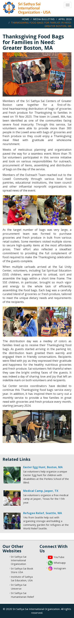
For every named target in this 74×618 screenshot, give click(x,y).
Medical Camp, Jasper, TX (40, 491)
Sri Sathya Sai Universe (18, 586)
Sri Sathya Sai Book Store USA (22, 570)
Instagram (60, 568)
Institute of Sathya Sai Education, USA (22, 578)
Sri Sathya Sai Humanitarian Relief (22, 594)
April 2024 (65, 19)
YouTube (59, 557)
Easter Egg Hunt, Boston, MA (43, 467)
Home (25, 19)
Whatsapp (60, 562)
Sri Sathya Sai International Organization (18, 560)
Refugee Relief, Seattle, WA (42, 513)
